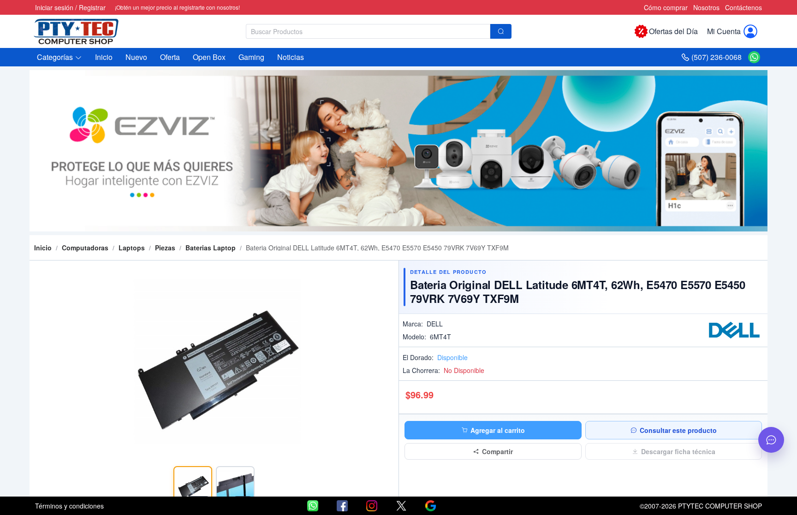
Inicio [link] (43, 247)
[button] (59, 57)
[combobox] (379, 31)
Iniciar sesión (54, 7)
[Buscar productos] (501, 31)
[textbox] (368, 31)
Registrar (92, 7)
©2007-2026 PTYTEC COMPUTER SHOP (701, 505)
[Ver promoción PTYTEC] (398, 150)
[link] (85, 247)
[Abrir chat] (771, 440)
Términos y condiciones (69, 505)
